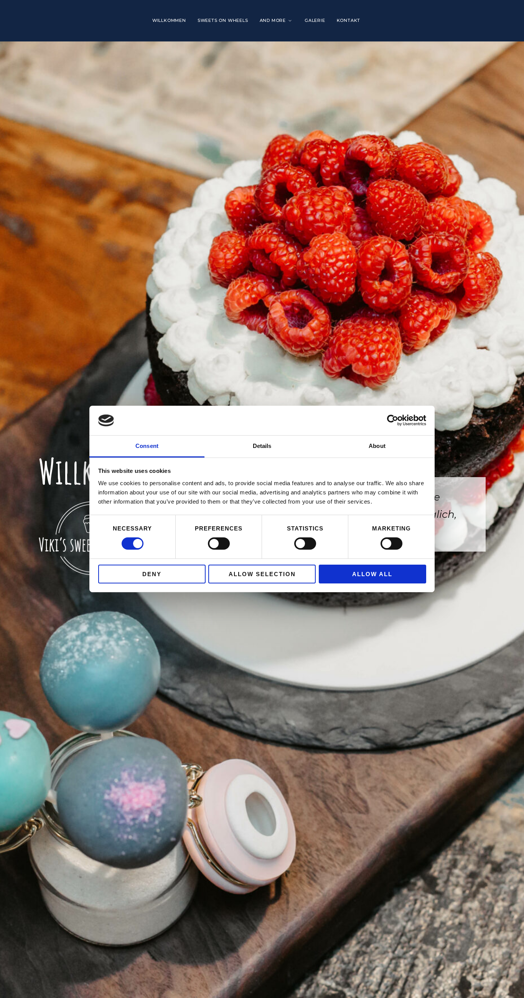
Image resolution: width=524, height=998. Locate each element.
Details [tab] (262, 446)
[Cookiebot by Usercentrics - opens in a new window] (392, 420)
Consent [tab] (146, 446)
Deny (151, 574)
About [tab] (377, 446)
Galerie (315, 20)
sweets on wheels (223, 20)
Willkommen (169, 20)
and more (273, 20)
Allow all (372, 574)
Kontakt (349, 20)
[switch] (219, 543)
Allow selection (262, 574)
